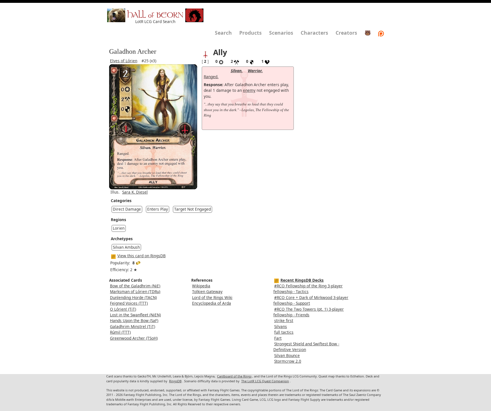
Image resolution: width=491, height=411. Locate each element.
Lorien (118, 228)
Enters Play (157, 209)
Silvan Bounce (287, 355)
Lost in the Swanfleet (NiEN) (135, 314)
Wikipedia (201, 285)
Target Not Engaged (192, 209)
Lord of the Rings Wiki (212, 297)
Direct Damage (127, 209)
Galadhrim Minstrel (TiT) (132, 326)
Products (250, 32)
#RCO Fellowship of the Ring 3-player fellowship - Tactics (308, 288)
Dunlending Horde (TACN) (133, 297)
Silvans (280, 326)
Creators (346, 32)
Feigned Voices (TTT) (129, 303)
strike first (283, 320)
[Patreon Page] (381, 32)
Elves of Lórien (123, 60)
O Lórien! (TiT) (123, 309)
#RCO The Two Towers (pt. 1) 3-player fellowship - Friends (308, 311)
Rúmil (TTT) (120, 332)
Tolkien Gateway (207, 291)
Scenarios (281, 32)
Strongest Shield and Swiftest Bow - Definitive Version (306, 346)
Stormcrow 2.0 (287, 361)
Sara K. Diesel (135, 192)
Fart (278, 338)
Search (223, 32)
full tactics (284, 332)
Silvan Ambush (126, 247)
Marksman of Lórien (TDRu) (135, 291)
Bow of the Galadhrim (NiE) (135, 285)
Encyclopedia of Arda (211, 303)
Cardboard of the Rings (234, 376)
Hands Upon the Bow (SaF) (134, 320)
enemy (249, 90)
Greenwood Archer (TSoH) (134, 338)
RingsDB (175, 381)
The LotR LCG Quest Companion (265, 381)
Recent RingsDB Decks (302, 280)
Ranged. (211, 76)
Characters (314, 32)
